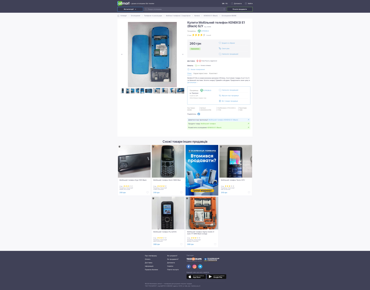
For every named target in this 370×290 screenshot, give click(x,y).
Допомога (171, 263)
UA (223, 3)
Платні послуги (173, 270)
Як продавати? (172, 259)
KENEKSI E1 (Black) (211, 16)
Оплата (147, 259)
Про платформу (151, 256)
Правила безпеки (151, 270)
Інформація (149, 266)
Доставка (148, 263)
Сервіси (170, 266)
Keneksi (197, 16)
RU (227, 3)
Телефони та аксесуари (153, 16)
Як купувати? (172, 256)
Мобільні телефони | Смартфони (178, 16)
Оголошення (135, 16)
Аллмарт (123, 16)
